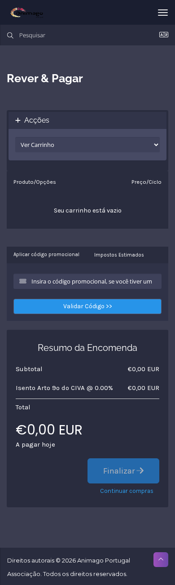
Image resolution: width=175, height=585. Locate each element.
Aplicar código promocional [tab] (46, 254)
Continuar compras (126, 491)
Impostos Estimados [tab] (119, 255)
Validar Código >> (87, 306)
